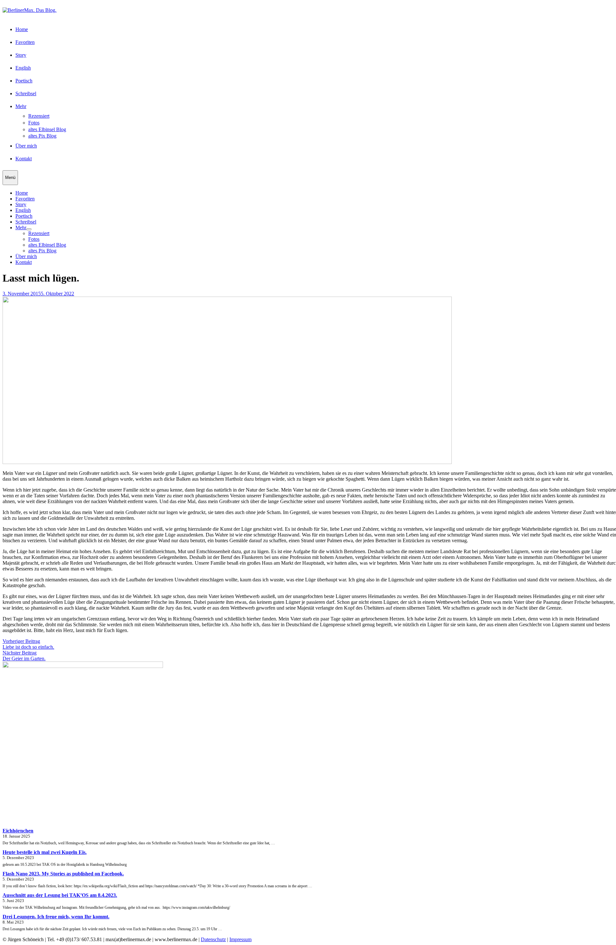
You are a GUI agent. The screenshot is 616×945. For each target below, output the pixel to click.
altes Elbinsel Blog (47, 129)
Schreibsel (25, 93)
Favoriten (25, 42)
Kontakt (23, 158)
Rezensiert (38, 116)
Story (20, 55)
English (23, 68)
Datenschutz (213, 939)
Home (21, 29)
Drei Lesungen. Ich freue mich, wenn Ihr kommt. (56, 916)
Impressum (240, 939)
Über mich (26, 145)
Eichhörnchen (18, 830)
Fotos (33, 122)
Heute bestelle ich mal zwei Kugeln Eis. (45, 852)
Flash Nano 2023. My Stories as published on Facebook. (63, 873)
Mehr (20, 106)
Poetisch (23, 80)
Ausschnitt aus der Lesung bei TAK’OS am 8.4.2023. (60, 895)
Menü (10, 177)
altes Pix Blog (42, 136)
